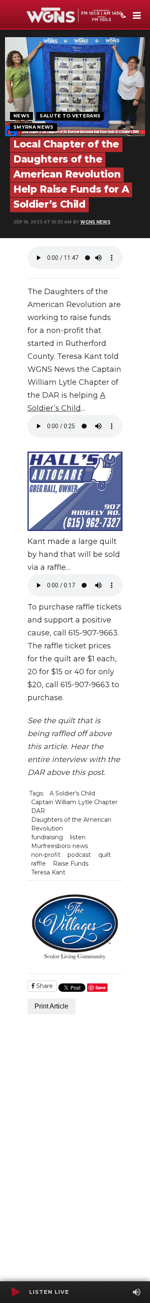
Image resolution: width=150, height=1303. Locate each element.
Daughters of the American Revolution (71, 824)
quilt (104, 855)
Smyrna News (33, 127)
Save (100, 987)
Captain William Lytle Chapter (74, 802)
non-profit (45, 855)
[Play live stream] (15, 1292)
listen (77, 837)
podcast (79, 855)
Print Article (51, 1006)
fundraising (47, 837)
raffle (38, 863)
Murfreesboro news (59, 846)
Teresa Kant (48, 872)
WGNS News (95, 222)
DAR (38, 811)
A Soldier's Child (72, 793)
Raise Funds (70, 863)
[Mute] (136, 1292)
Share (44, 986)
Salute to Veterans (70, 116)
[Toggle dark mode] (122, 16)
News (21, 116)
